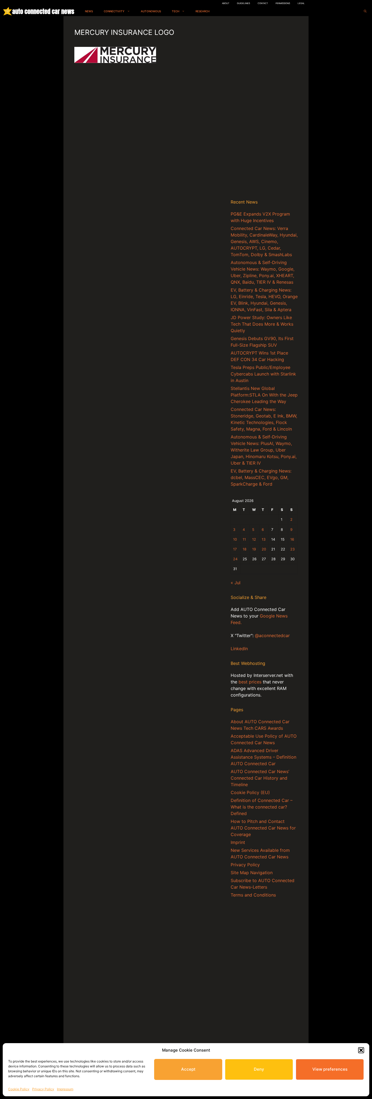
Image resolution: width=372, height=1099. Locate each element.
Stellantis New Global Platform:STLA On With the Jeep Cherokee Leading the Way (264, 395)
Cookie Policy (18, 1089)
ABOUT (225, 3)
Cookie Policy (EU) (250, 792)
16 (292, 539)
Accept (188, 1069)
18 (244, 549)
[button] (361, 1050)
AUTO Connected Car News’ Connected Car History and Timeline (260, 778)
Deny (259, 1069)
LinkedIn (239, 648)
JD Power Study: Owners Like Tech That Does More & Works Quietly (262, 324)
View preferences (329, 1069)
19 (254, 549)
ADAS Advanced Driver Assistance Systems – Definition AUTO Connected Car (263, 757)
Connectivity (114, 11)
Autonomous (151, 11)
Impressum (65, 1089)
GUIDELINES (243, 3)
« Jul (235, 582)
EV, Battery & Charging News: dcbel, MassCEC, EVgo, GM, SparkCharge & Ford (261, 477)
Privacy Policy (43, 1089)
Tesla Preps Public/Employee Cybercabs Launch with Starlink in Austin (263, 374)
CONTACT (263, 3)
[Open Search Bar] (365, 11)
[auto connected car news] (7, 11)
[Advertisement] (264, 108)
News (89, 11)
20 (264, 549)
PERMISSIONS (283, 3)
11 (244, 539)
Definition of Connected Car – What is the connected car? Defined (261, 807)
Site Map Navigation (252, 872)
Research (202, 11)
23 (292, 549)
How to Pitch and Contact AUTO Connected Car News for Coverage (263, 828)
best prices (250, 682)
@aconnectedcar (272, 635)
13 (264, 539)
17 (235, 549)
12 (254, 539)
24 (235, 559)
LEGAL (301, 3)
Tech (175, 11)
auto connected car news (43, 11)
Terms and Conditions (253, 895)
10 (235, 539)
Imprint (238, 842)
